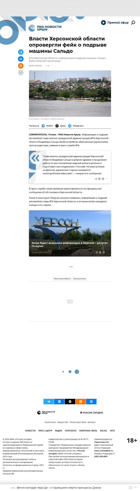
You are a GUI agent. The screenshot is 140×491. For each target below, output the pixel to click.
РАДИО (58, 431)
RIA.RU (103, 431)
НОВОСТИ (30, 431)
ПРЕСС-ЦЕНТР (45, 431)
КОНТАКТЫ (70, 431)
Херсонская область (62, 279)
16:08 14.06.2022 (35, 66)
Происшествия (79, 279)
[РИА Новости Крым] (45, 28)
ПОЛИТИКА (50, 422)
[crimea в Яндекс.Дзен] (70, 401)
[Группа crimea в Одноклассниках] (80, 401)
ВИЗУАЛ (91, 422)
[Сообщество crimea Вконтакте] (59, 401)
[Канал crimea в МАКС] (91, 401)
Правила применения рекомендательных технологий (23, 472)
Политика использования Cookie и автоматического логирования (19, 461)
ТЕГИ (112, 431)
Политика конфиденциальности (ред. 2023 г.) (23, 467)
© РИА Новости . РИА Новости (39, 119)
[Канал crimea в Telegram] (48, 401)
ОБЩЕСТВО (62, 422)
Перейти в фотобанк (57, 119)
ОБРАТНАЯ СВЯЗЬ (88, 431)
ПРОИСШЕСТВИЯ (78, 422)
